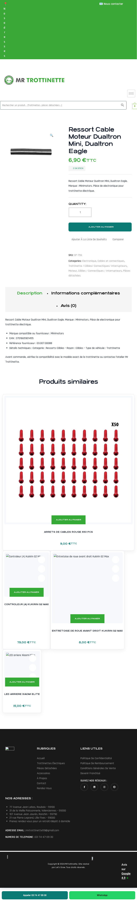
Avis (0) (68, 305)
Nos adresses (4, 32)
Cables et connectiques (111, 261)
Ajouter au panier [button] (68, 520)
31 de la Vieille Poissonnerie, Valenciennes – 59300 (37, 810)
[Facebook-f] (84, 787)
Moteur (72, 271)
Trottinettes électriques (51, 763)
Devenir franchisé (90, 773)
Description (29, 293)
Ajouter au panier (101, 227)
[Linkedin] (94, 787)
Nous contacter (113, 4)
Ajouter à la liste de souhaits (89, 239)
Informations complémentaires (85, 293)
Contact (41, 783)
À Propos (42, 778)
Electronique (89, 261)
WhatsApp (102, 895)
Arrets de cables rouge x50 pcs (68, 532)
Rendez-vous (44, 788)
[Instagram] (104, 787)
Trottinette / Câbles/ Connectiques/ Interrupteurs (97, 266)
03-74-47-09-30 (44, 837)
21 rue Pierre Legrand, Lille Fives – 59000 (32, 818)
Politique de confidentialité (96, 758)
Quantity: (77, 203)
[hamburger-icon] (131, 93)
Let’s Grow (60, 867)
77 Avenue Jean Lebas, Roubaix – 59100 (32, 807)
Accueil (41, 758)
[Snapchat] (114, 787)
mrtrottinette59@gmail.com (42, 830)
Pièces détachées (47, 768)
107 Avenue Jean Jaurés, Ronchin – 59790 (33, 814)
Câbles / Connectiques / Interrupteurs (100, 271)
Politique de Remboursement (97, 763)
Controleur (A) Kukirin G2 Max (26, 604)
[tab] (29, 293)
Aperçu (125, 403)
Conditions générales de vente (98, 768)
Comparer (118, 239)
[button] (51, 134)
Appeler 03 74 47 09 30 (34, 895)
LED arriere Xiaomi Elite (22, 694)
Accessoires (43, 773)
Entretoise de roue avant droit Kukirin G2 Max (87, 631)
